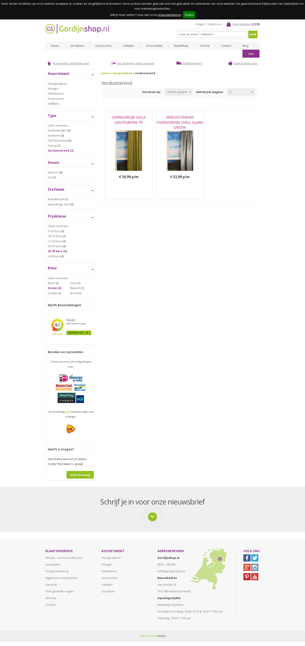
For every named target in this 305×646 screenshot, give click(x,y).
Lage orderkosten (245, 63)
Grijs (73, 283)
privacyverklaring (169, 15)
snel (67, 411)
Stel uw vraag (80, 475)
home (105, 73)
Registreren (215, 24)
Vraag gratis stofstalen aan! (71, 63)
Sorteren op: (151, 92)
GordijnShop (77, 29)
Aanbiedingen (57, 130)
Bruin (51, 283)
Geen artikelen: (246, 24)
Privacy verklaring (56, 571)
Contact (226, 46)
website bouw (148, 636)
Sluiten (189, 15)
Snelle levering (192, 63)
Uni (50, 177)
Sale (251, 54)
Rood (73, 293)
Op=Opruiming (57, 140)
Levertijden (52, 564)
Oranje (52, 293)
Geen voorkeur (58, 125)
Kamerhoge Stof (58, 204)
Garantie (51, 585)
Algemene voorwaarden (61, 578)
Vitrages (53, 89)
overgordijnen (122, 73)
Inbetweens (56, 93)
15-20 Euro (55, 241)
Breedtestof (56, 199)
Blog (245, 46)
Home (55, 46)
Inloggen (200, 24)
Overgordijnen (57, 84)
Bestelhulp (181, 46)
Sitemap (50, 598)
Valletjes (128, 46)
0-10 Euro (54, 231)
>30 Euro (54, 256)
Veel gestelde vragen (59, 591)
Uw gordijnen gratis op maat (135, 63)
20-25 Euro (55, 246)
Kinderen (54, 135)
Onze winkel (154, 46)
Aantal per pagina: (210, 92)
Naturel (75, 288)
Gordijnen (77, 46)
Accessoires (103, 46)
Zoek (252, 34)
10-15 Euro (55, 236)
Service (205, 46)
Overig (52, 146)
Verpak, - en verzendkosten (64, 558)
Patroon (53, 172)
